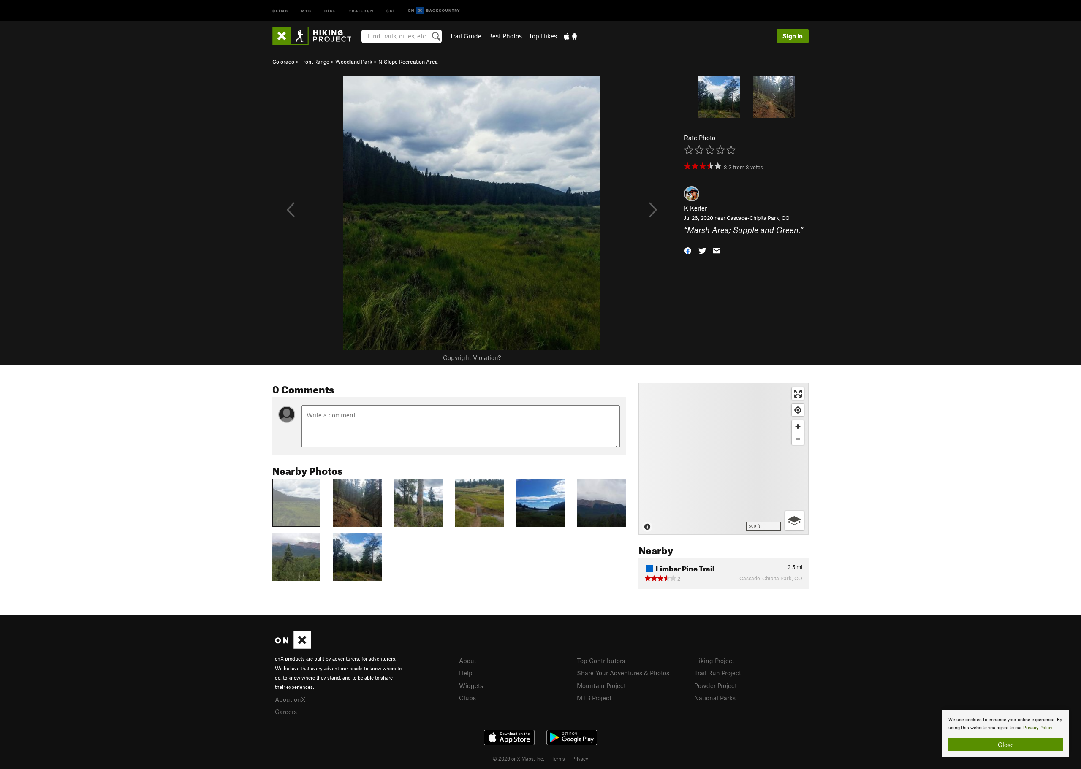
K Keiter (695, 208)
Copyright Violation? (472, 357)
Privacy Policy (1037, 728)
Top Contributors (601, 660)
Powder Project (715, 685)
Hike (330, 10)
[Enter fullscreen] (798, 393)
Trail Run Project (717, 673)
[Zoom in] (798, 426)
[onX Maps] (293, 646)
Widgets (471, 685)
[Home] (316, 36)
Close (1006, 744)
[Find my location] (798, 410)
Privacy (580, 758)
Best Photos (505, 36)
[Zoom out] (798, 439)
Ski (390, 10)
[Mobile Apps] (570, 36)
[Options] (794, 520)
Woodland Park (353, 61)
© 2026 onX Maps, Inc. (518, 758)
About (467, 660)
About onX (290, 699)
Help (466, 673)
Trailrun (361, 10)
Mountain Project (601, 685)
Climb (280, 10)
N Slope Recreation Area (408, 61)
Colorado (283, 61)
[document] (1005, 733)
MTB (306, 10)
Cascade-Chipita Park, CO (758, 217)
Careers (286, 711)
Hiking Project (714, 660)
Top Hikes (543, 36)
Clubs (467, 697)
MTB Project (594, 697)
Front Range (314, 61)
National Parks (715, 697)
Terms (558, 758)
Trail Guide (465, 36)
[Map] (723, 458)
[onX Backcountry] (434, 10)
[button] (688, 250)
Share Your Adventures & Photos (623, 673)
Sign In (792, 36)
